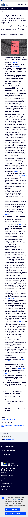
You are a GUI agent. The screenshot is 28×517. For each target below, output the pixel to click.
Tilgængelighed (4, 489)
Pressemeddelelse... (22, 175)
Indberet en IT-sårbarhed (7, 475)
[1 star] (3, 436)
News (3, 11)
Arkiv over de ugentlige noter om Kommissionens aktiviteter (13, 426)
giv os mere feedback (9, 439)
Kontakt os (3, 472)
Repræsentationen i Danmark (8, 419)
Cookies (3, 480)
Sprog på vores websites (7, 478)
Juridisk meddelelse (5, 486)
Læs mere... (16, 62)
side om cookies (17, 499)
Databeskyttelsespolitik (6, 483)
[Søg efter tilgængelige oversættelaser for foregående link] (20, 62)
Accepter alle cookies (12, 509)
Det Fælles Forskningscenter (13, 310)
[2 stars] (4, 436)
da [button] (18, 4)
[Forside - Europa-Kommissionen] (4, 4)
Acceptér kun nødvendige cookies (15, 513)
